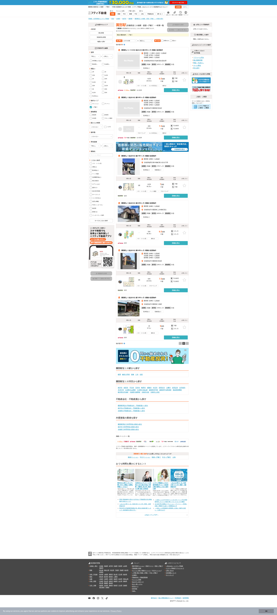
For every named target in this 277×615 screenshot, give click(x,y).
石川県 (120, 574)
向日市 (155, 388)
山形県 (125, 566)
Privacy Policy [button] (116, 611)
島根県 (116, 581)
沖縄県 (107, 587)
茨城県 (122, 570)
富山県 (116, 574)
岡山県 (106, 581)
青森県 (106, 566)
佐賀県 (106, 585)
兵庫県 (106, 579)
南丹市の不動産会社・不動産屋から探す (131, 408)
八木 (136, 374)
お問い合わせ (170, 570)
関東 (91, 570)
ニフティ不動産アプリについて (175, 568)
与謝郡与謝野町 (135, 392)
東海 (91, 577)
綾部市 (126, 388)
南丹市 (120, 388)
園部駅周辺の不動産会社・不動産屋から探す (133, 405)
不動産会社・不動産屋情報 (140, 577)
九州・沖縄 (93, 585)
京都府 (111, 579)
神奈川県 (106, 570)
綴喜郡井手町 (153, 390)
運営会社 (154, 598)
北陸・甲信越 (93, 574)
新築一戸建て (156, 457)
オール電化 (197, 65)
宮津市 (137, 388)
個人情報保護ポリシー (166, 598)
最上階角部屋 (197, 60)
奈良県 (120, 579)
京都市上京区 (155, 392)
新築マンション (133, 457)
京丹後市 (182, 388)
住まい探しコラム (137, 584)
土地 (174, 457)
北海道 (101, 566)
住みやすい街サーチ (138, 582)
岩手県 (111, 566)
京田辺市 (175, 388)
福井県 (125, 574)
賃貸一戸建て (159, 566)
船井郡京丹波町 (123, 392)
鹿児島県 (102, 587)
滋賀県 (116, 579)
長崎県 (111, 585)
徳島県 (125, 581)
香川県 (101, 583)
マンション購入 (136, 570)
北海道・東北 (93, 566)
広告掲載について (171, 573)
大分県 (120, 585)
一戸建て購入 (136, 573)
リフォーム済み (198, 57)
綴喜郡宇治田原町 (165, 390)
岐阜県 (106, 577)
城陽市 (149, 388)
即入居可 (196, 68)
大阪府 (101, 579)
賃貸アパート (149, 566)
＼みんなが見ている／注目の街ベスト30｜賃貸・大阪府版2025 (178, 485)
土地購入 (134, 575)
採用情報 (186, 598)
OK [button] (266, 611)
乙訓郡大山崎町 (130, 390)
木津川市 (121, 390)
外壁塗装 (134, 589)
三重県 (116, 577)
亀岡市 (143, 388)
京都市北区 (145, 392)
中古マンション (145, 457)
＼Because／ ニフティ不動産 (174, 566)
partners (44, 611)
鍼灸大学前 (126, 374)
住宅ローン (135, 586)
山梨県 (106, 574)
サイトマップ (170, 575)
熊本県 (116, 585)
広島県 (101, 581)
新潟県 (101, 574)
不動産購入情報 (136, 568)
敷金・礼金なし (198, 63)
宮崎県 (125, 585)
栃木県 (126, 570)
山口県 (120, 581)
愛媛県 (106, 583)
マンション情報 (136, 579)
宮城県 (116, 566)
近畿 (91, 579)
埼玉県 (112, 570)
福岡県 (101, 585)
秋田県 (120, 566)
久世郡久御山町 (142, 390)
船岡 (119, 374)
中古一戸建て (166, 457)
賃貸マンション (139, 566)
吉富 (141, 374)
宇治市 (132, 388)
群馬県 (101, 572)
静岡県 (111, 577)
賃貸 (133, 566)
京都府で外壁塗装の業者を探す (128, 429)
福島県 (101, 568)
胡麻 (132, 374)
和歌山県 (125, 579)
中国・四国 (93, 581)
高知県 (111, 583)
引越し (134, 591)
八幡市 (168, 388)
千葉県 (117, 570)
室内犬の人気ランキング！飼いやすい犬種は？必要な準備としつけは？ (125, 485)
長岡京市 (162, 388)
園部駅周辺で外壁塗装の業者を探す (130, 424)
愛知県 (101, 577)
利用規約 (178, 598)
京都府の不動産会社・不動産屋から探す (131, 411)
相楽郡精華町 (177, 390)
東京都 (101, 570)
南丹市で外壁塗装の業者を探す (128, 427)
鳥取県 (111, 581)
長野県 (111, 574)
